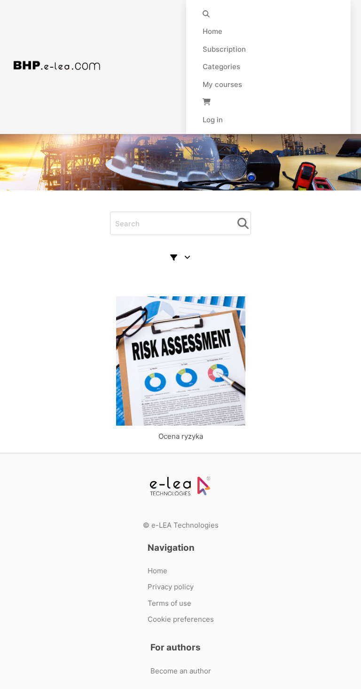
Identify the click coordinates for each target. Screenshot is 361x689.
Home (212, 31)
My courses (222, 84)
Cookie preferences (181, 619)
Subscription (224, 49)
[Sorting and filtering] (180, 257)
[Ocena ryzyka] (180, 361)
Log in (213, 119)
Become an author (180, 670)
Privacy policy (171, 586)
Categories (221, 66)
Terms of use (169, 603)
